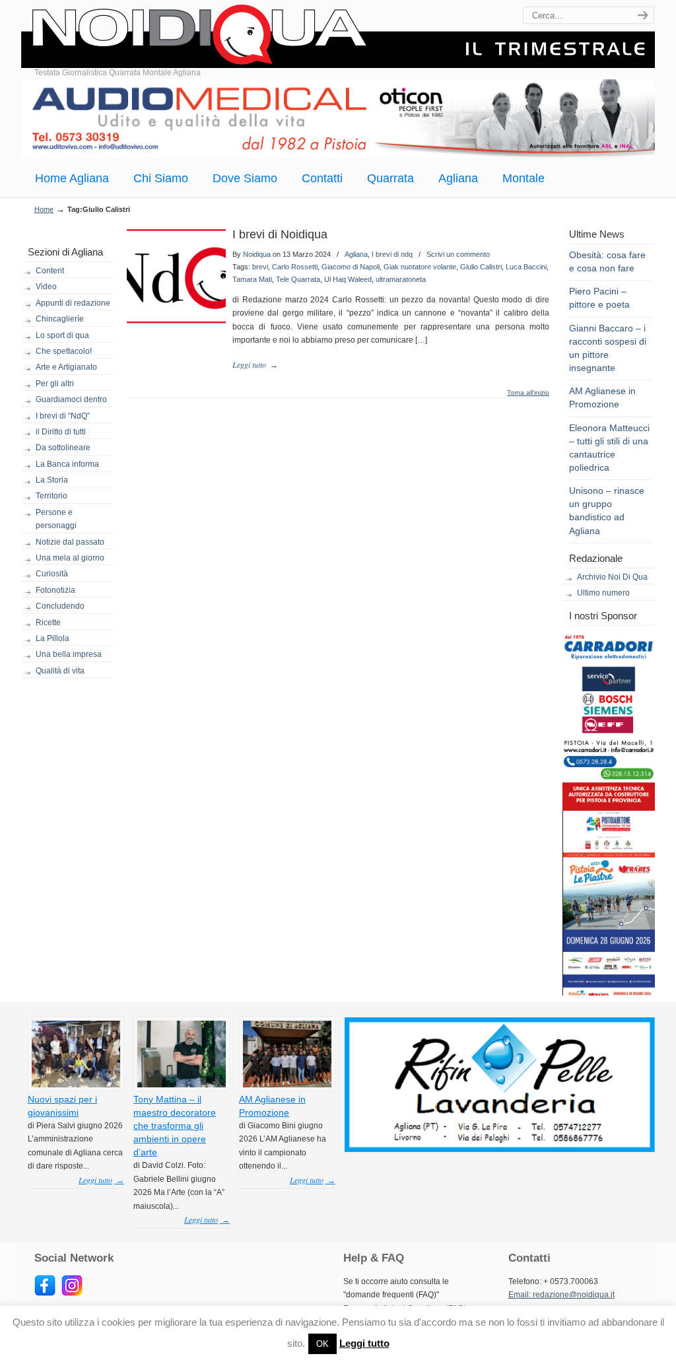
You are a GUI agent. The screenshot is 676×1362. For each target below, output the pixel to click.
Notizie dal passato (70, 542)
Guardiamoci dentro (71, 399)
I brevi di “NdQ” (63, 416)
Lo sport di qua (62, 335)
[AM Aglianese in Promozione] (287, 1084)
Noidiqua (257, 254)
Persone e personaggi (56, 519)
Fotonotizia (55, 590)
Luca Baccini (526, 267)
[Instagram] (72, 1293)
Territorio (51, 495)
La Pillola (52, 638)
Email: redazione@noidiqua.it (561, 1294)
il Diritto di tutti (61, 431)
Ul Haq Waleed (348, 279)
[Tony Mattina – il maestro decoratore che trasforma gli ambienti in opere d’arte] (181, 1084)
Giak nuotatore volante (420, 267)
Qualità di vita (60, 670)
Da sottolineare (63, 447)
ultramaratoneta (401, 279)
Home (43, 209)
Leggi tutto (364, 1343)
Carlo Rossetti (295, 267)
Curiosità (52, 573)
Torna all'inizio (528, 393)
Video (46, 286)
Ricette (48, 622)
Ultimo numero (603, 592)
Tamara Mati (252, 279)
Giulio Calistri (481, 267)
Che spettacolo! (64, 351)
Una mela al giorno (70, 557)
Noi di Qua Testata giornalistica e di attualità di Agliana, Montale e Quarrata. (338, 36)
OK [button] (322, 1344)
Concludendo (60, 606)
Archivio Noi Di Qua (612, 577)
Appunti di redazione (73, 303)
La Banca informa (67, 464)
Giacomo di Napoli (350, 267)
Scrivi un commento (458, 254)
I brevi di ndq (392, 254)
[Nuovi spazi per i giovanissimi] (76, 1084)
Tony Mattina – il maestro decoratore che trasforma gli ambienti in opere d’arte (174, 1126)
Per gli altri (55, 383)
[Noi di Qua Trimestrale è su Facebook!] (44, 1293)
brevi (260, 267)
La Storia (52, 480)
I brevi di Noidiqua (279, 234)
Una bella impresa (69, 654)
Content (50, 270)
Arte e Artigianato (66, 367)
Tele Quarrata (298, 279)
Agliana (356, 254)
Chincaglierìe (60, 318)
